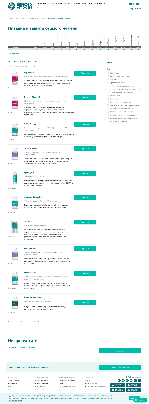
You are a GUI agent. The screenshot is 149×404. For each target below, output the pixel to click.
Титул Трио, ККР (31, 148)
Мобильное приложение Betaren (95, 387)
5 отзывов (11, 312)
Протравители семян (118, 83)
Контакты (101, 3)
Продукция (52, 3)
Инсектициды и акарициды (120, 76)
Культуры (62, 3)
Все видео (120, 351)
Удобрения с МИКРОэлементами (122, 112)
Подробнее (85, 73)
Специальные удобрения (67, 380)
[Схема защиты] (74, 41)
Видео (86, 390)
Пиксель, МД (30, 124)
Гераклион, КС (30, 73)
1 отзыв (10, 88)
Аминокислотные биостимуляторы (123, 118)
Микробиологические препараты (122, 109)
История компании (14, 380)
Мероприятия (89, 377)
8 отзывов (11, 237)
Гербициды (114, 73)
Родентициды (115, 96)
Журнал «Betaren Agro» (91, 383)
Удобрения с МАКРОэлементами (122, 115)
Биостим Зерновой (32, 297)
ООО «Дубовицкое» (39, 387)
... (30, 321)
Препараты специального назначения (124, 105)
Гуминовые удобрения (118, 122)
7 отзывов (11, 212)
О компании (41, 3)
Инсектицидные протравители (123, 86)
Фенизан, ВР (30, 273)
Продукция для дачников (67, 387)
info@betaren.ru (133, 377)
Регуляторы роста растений (120, 102)
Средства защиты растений (67, 377)
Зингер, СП (29, 221)
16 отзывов (12, 188)
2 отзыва (11, 139)
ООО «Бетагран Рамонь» (41, 383)
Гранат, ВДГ (29, 173)
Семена (61, 383)
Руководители (12, 383)
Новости (92, 3)
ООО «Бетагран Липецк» (41, 390)
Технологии (11, 390)
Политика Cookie (15, 401)
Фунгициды (114, 79)
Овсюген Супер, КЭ (33, 197)
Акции (10, 387)
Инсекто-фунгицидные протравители (126, 89)
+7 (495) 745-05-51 (133, 8)
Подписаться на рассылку (120, 367)
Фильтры (110, 63)
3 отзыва (11, 163)
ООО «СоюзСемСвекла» (41, 380)
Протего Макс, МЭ (32, 97)
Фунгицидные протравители (122, 92)
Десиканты (114, 99)
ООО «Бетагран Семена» (41, 377)
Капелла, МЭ (30, 248)
